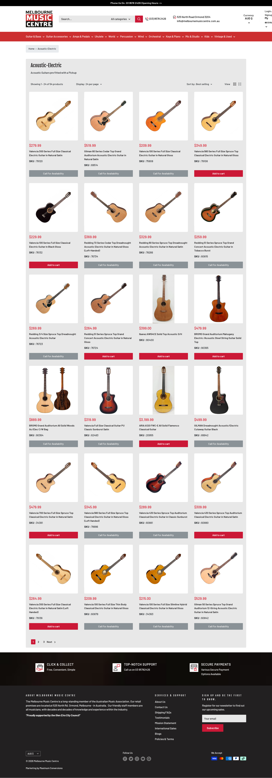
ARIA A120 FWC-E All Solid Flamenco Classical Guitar (159, 427)
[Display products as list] (239, 84)
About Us (160, 701)
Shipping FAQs (163, 712)
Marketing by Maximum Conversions (44, 768)
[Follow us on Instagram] (137, 759)
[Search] (139, 19)
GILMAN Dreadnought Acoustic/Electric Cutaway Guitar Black (216, 427)
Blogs (158, 733)
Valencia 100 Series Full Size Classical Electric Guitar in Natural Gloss (159, 153)
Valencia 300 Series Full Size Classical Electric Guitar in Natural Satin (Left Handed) (50, 608)
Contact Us (161, 707)
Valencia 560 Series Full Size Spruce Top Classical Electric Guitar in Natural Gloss (216, 153)
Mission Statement (165, 722)
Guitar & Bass (33, 36)
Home (31, 48)
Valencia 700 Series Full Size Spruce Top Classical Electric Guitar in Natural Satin (51, 514)
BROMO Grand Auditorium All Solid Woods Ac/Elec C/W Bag (51, 427)
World (111, 36)
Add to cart (218, 173)
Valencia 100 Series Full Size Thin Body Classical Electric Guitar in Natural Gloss (106, 606)
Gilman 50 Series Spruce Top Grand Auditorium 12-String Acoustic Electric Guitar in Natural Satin (215, 608)
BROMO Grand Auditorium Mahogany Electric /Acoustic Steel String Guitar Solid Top (217, 337)
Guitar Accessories (57, 36)
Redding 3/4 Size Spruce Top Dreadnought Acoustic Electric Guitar (52, 335)
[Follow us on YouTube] (143, 759)
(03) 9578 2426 (157, 18)
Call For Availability (53, 173)
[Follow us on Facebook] (125, 759)
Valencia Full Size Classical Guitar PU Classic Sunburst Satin (104, 427)
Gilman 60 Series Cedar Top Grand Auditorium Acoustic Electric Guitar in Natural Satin (105, 155)
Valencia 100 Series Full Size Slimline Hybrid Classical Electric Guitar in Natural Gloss (163, 606)
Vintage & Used (223, 36)
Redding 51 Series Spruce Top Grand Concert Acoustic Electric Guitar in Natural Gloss (108, 337)
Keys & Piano (173, 36)
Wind (141, 36)
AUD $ (31, 753)
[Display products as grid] (234, 84)
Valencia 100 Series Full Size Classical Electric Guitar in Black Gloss (49, 244)
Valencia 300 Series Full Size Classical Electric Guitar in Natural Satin (50, 153)
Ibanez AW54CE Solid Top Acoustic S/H (160, 333)
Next (49, 641)
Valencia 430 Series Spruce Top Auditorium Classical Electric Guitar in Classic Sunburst (163, 514)
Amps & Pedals (81, 36)
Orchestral (155, 36)
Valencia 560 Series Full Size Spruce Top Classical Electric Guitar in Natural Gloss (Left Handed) (106, 516)
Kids (206, 36)
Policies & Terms (164, 739)
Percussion (126, 36)
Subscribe (213, 728)
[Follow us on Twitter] (131, 759)
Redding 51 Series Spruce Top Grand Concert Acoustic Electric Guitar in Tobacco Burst (214, 246)
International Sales (165, 728)
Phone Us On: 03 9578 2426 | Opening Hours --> (136, 2)
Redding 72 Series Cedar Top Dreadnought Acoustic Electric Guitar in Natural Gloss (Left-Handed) (107, 246)
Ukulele (99, 36)
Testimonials (162, 717)
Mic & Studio (192, 36)
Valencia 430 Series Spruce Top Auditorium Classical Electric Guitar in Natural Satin (218, 514)
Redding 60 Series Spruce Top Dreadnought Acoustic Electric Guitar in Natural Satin (163, 244)
